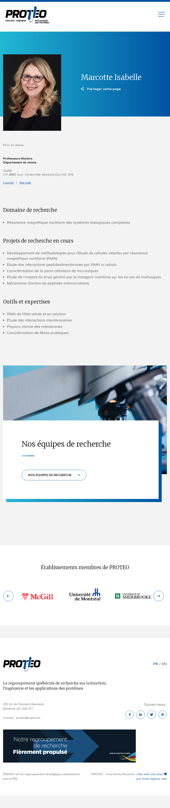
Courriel (8, 182)
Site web (25, 182)
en (164, 664)
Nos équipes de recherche (50, 475)
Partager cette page (103, 89)
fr (155, 664)
